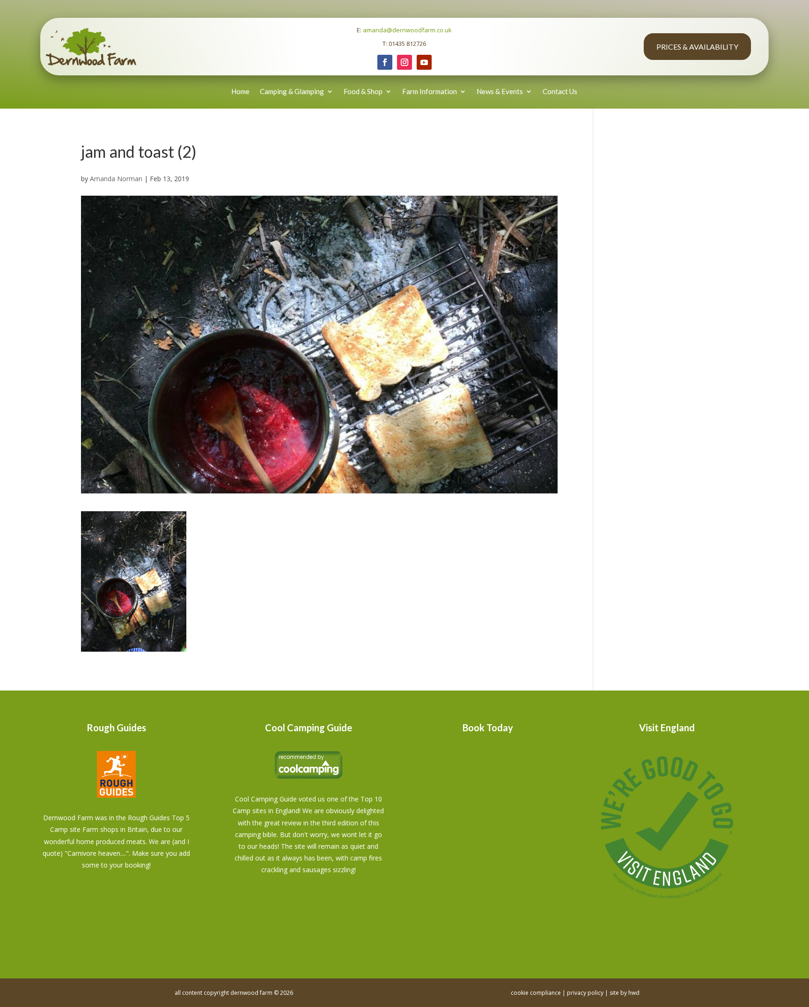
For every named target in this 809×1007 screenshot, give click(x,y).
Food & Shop (363, 91)
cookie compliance (536, 993)
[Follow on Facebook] (384, 62)
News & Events (500, 91)
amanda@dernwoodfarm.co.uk (407, 30)
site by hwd (625, 993)
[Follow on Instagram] (404, 62)
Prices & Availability (697, 46)
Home (240, 91)
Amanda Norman (116, 178)
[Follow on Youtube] (424, 62)
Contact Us (560, 91)
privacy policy (585, 993)
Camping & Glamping (292, 91)
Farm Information (429, 91)
